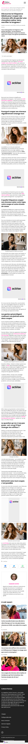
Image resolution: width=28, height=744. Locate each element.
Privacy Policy (5, 727)
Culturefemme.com (10, 737)
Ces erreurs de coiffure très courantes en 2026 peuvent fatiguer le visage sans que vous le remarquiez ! (14, 650)
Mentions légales (5, 724)
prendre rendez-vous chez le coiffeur (12, 62)
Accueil (3, 7)
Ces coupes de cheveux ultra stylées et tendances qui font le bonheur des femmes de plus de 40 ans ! (13, 675)
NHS (8, 365)
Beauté (7, 7)
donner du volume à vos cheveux (13, 417)
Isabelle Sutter (14, 584)
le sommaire (7, 56)
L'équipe (3, 714)
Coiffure (5, 561)
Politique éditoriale (6, 717)
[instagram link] (2, 732)
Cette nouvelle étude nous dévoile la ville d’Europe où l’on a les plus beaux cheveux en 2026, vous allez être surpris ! (14, 624)
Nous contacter (5, 720)
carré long (5, 543)
